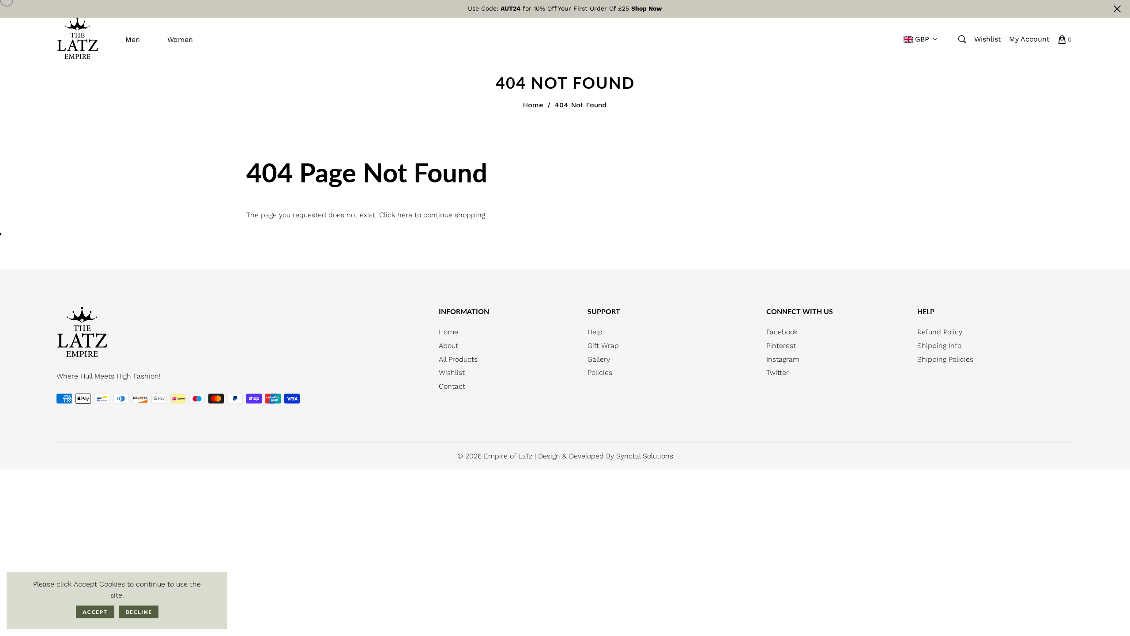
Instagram (782, 359)
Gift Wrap (603, 345)
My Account (1029, 39)
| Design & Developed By (575, 456)
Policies (600, 372)
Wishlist (452, 372)
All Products (458, 359)
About (448, 345)
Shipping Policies (945, 359)
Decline (138, 612)
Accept (95, 612)
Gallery (599, 359)
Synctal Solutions (644, 456)
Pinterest (781, 345)
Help (595, 332)
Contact (452, 386)
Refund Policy (939, 332)
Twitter (777, 372)
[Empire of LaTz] (77, 38)
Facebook (782, 332)
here (404, 215)
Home (533, 105)
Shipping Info (939, 345)
